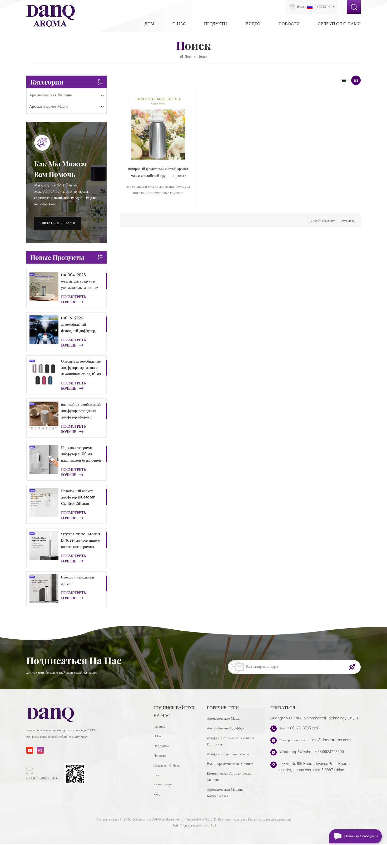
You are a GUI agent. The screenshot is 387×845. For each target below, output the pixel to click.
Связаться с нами (339, 24)
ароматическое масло (48, 106)
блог (156, 775)
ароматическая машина (50, 95)
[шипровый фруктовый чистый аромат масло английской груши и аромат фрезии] (158, 127)
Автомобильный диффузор (227, 728)
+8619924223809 (329, 752)
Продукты (215, 24)
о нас (157, 736)
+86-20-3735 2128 (303, 728)
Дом (149, 24)
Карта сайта (162, 785)
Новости (289, 24)
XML (156, 795)
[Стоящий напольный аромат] (43, 588)
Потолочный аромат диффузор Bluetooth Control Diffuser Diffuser (78, 497)
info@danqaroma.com (331, 740)
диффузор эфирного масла (228, 754)
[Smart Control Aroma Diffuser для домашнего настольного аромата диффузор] (43, 545)
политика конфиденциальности (270, 819)
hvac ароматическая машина (230, 764)
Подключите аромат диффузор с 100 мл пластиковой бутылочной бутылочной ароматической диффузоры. (81, 454)
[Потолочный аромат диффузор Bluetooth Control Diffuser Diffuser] (43, 502)
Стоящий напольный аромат (77, 580)
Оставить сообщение (361, 836)
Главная (159, 726)
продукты (161, 746)
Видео (253, 24)
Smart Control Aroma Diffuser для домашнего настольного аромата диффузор (80, 540)
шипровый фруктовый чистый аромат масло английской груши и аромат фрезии (158, 172)
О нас (179, 24)
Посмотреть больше (73, 299)
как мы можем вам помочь (60, 169)
